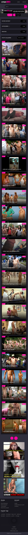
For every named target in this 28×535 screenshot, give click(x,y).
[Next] (16, 438)
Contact (16, 506)
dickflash (8, 514)
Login (15, 503)
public (13, 516)
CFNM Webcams (14, 530)
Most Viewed (4, 504)
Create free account (19, 504)
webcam (19, 514)
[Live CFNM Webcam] (14, 11)
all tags (17, 516)
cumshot (3, 514)
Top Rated (3, 506)
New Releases (4, 503)
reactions (8, 516)
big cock (13, 514)
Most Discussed (5, 507)
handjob (3, 516)
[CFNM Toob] (6, 2)
